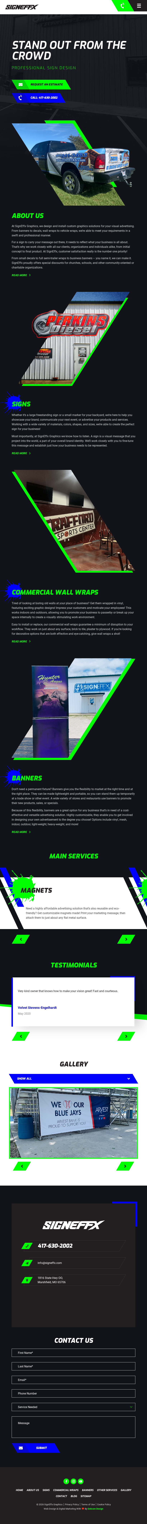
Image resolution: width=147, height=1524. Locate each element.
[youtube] (81, 1481)
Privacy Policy (72, 1504)
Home (19, 1490)
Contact (61, 1496)
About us (33, 1490)
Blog (74, 1496)
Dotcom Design (95, 1508)
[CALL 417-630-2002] (123, 5)
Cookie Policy (104, 1504)
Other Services (107, 1490)
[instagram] (73, 1481)
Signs (45, 1490)
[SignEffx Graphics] (22, 7)
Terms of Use (88, 1504)
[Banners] (73, 1123)
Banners (87, 1490)
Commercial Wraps (65, 1490)
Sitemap (85, 1496)
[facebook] (66, 1481)
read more (19, 275)
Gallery (126, 1490)
